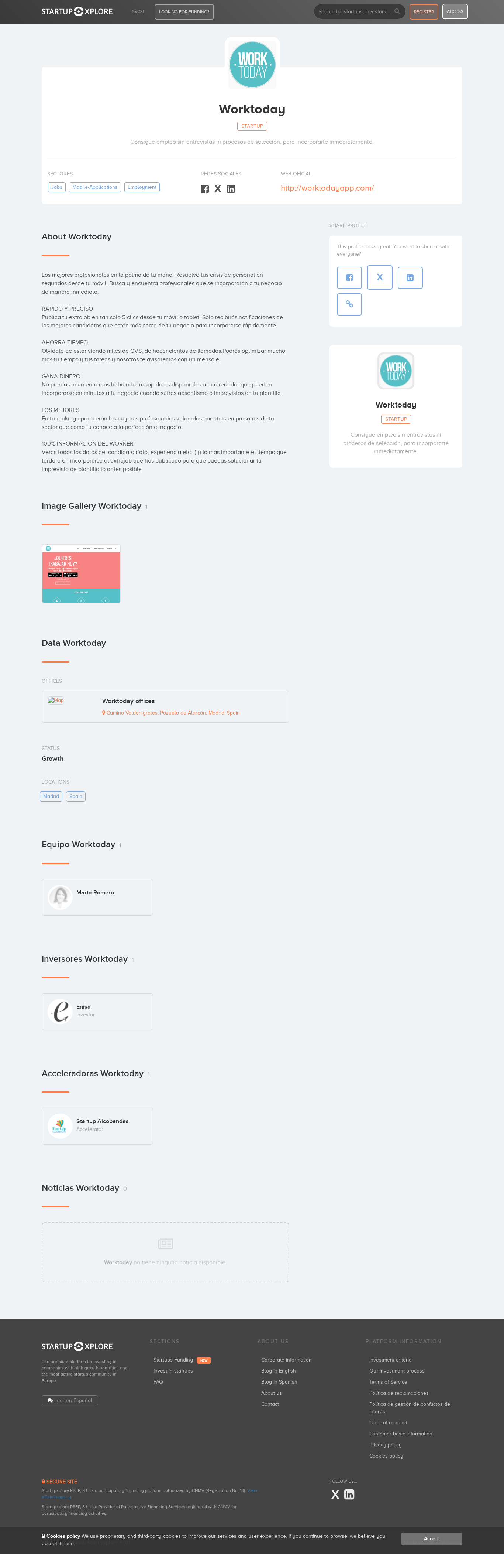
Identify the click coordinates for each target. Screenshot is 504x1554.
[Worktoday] (81, 573)
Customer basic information (400, 1434)
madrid (51, 796)
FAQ (158, 1382)
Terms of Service (388, 1382)
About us (271, 1393)
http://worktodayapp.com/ (327, 187)
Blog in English (278, 1371)
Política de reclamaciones (399, 1393)
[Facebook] (205, 189)
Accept (432, 1539)
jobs (56, 187)
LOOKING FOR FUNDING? (184, 11)
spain (75, 796)
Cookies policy (386, 1456)
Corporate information (286, 1360)
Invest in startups (173, 1371)
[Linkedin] (231, 189)
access (455, 11)
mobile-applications (95, 187)
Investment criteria (390, 1360)
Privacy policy (385, 1445)
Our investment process (397, 1371)
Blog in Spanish (279, 1382)
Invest (137, 11)
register (424, 11)
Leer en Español (73, 1400)
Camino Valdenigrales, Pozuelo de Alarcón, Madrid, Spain (172, 713)
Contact (270, 1404)
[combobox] (360, 11)
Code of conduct (388, 1422)
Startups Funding (180, 1360)
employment (142, 187)
